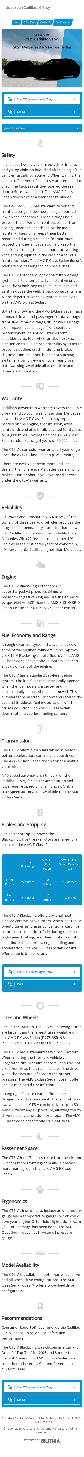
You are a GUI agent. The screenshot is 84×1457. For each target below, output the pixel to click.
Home (16, 22)
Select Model (30, 22)
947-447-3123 (43, 1422)
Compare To (45, 22)
